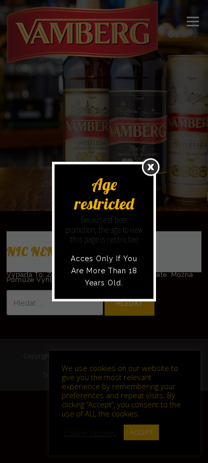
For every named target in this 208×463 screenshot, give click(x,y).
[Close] (151, 167)
